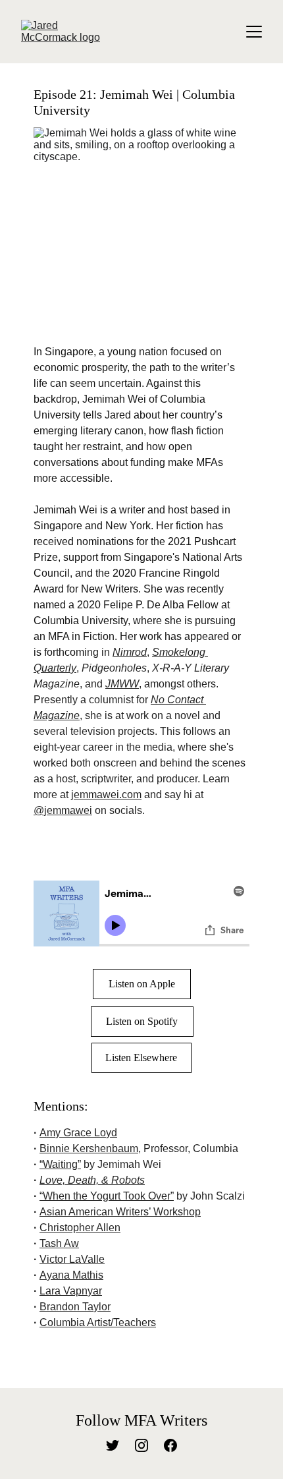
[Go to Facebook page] (170, 1445)
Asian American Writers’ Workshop (120, 1211)
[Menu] (254, 32)
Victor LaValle (72, 1259)
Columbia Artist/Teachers (97, 1322)
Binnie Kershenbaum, (90, 1148)
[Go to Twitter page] (112, 1445)
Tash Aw (59, 1243)
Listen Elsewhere (141, 1057)
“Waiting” (60, 1164)
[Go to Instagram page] (141, 1445)
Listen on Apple (142, 983)
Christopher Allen (79, 1227)
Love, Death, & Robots (92, 1180)
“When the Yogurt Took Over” (106, 1196)
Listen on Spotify (142, 1021)
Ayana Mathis (71, 1275)
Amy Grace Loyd (78, 1132)
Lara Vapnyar (70, 1290)
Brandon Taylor (75, 1306)
